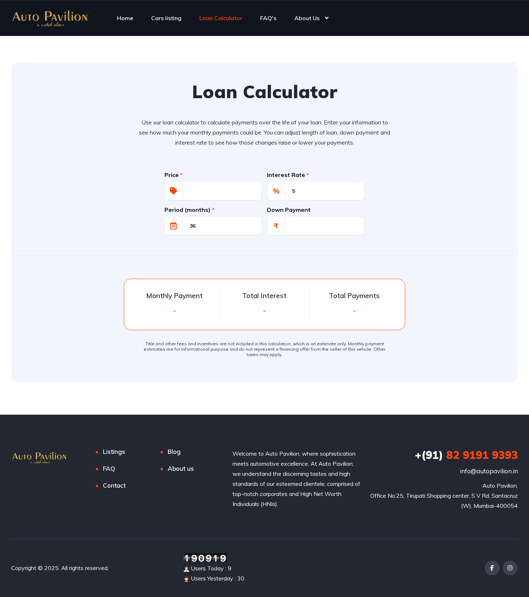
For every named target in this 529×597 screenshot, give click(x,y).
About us (181, 468)
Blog (174, 451)
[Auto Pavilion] (51, 18)
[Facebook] (492, 568)
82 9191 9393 (466, 455)
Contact (114, 485)
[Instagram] (510, 568)
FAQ (109, 468)
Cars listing (166, 18)
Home (125, 18)
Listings (114, 451)
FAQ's (268, 18)
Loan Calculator (220, 18)
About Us (307, 18)
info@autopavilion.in (489, 471)
